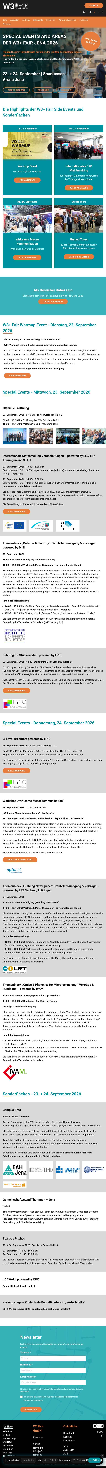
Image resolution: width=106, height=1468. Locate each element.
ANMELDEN (31, 1410)
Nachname (25, 1365)
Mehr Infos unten (79, 257)
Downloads (69, 1433)
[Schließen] (102, 1456)
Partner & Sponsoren (67, 20)
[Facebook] (95, 1426)
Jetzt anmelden (79, 188)
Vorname (24, 1352)
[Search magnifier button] (84, 12)
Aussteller (14, 20)
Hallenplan (50, 20)
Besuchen (7, 24)
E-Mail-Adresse (27, 1377)
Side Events (38, 20)
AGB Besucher (68, 1455)
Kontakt (67, 1436)
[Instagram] (98, 1426)
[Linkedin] (102, 1426)
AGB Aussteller (68, 1448)
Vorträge (26, 20)
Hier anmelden (27, 180)
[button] (100, 12)
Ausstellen (84, 20)
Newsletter (69, 1440)
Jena (5, 20)
